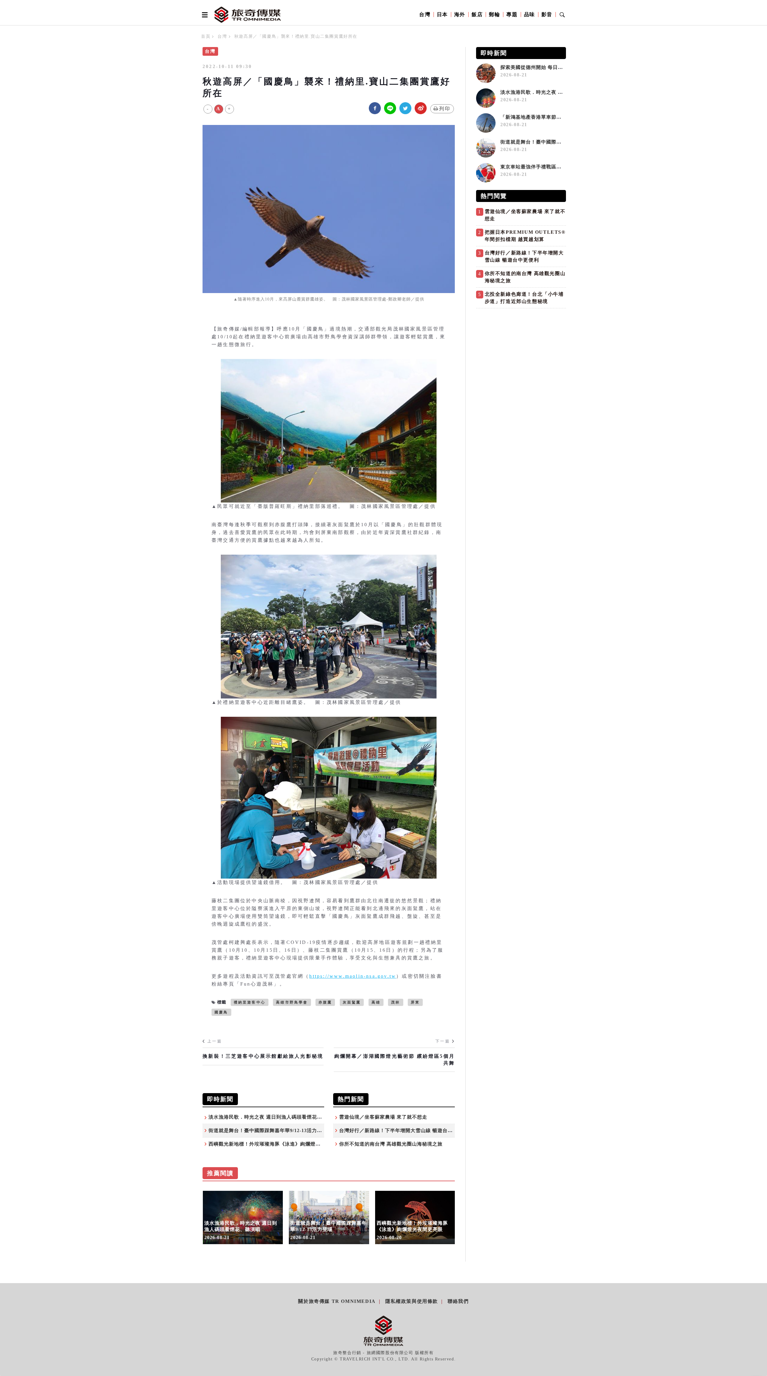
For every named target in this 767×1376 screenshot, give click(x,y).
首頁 (205, 36)
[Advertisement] (521, 353)
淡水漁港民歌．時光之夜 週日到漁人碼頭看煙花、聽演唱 (273, 1116)
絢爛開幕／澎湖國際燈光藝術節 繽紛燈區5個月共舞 (394, 1059)
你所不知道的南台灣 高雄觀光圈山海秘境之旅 (391, 1143)
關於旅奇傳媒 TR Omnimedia (336, 1301)
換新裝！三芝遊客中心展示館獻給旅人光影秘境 (263, 1056)
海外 (459, 14)
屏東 (415, 1002)
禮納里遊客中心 (249, 1002)
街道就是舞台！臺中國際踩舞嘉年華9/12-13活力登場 (268, 1130)
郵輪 (494, 14)
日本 (442, 14)
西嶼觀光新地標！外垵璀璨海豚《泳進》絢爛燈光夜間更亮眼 (277, 1143)
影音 (546, 14)
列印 (445, 108)
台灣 (424, 14)
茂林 (395, 1002)
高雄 (376, 1002)
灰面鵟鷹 (352, 1002)
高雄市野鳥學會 (292, 1002)
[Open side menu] (203, 15)
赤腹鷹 (325, 1002)
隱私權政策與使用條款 (411, 1301)
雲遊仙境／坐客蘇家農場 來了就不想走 (383, 1116)
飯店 (477, 14)
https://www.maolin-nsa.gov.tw (352, 976)
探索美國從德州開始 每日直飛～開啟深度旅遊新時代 (559, 67)
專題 (511, 14)
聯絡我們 (458, 1301)
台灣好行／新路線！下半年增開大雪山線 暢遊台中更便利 (403, 1130)
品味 (529, 14)
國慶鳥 (221, 1012)
